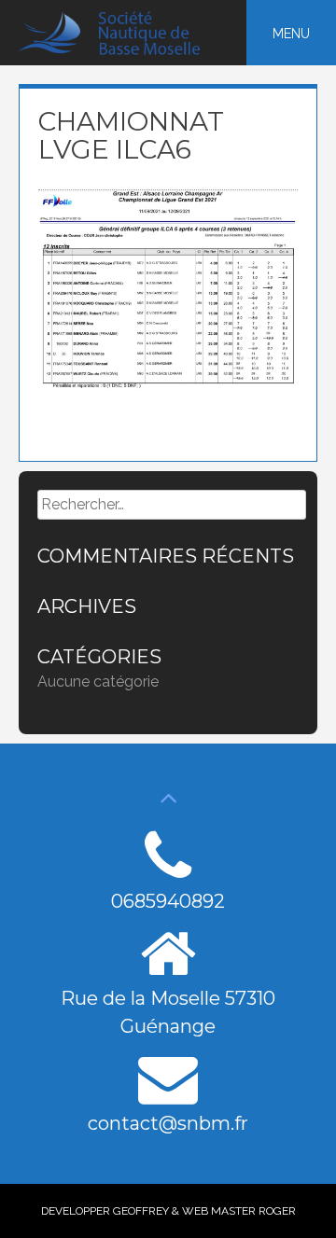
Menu (291, 33)
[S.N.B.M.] (120, 51)
